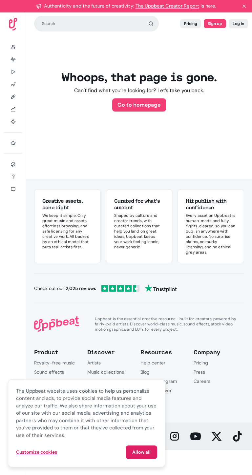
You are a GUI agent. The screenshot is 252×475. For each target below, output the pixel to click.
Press (199, 372)
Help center (152, 363)
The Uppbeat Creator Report (167, 6)
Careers (202, 381)
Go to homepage (138, 104)
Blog (145, 372)
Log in (238, 23)
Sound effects (49, 372)
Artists (94, 363)
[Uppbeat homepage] (13, 24)
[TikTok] (237, 436)
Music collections (105, 372)
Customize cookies (36, 452)
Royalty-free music (54, 363)
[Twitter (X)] (216, 436)
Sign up (215, 23)
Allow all (141, 452)
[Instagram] (174, 436)
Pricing (190, 23)
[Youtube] (195, 436)
